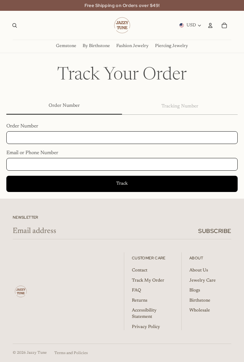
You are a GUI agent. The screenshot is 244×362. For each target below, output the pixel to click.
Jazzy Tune (37, 353)
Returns (139, 300)
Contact (139, 270)
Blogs (194, 290)
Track (122, 183)
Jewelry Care (202, 280)
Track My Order (148, 280)
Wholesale (199, 310)
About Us (198, 270)
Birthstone (199, 300)
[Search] (15, 25)
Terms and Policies (71, 353)
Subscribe (214, 231)
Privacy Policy (146, 327)
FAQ (136, 290)
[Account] (210, 25)
